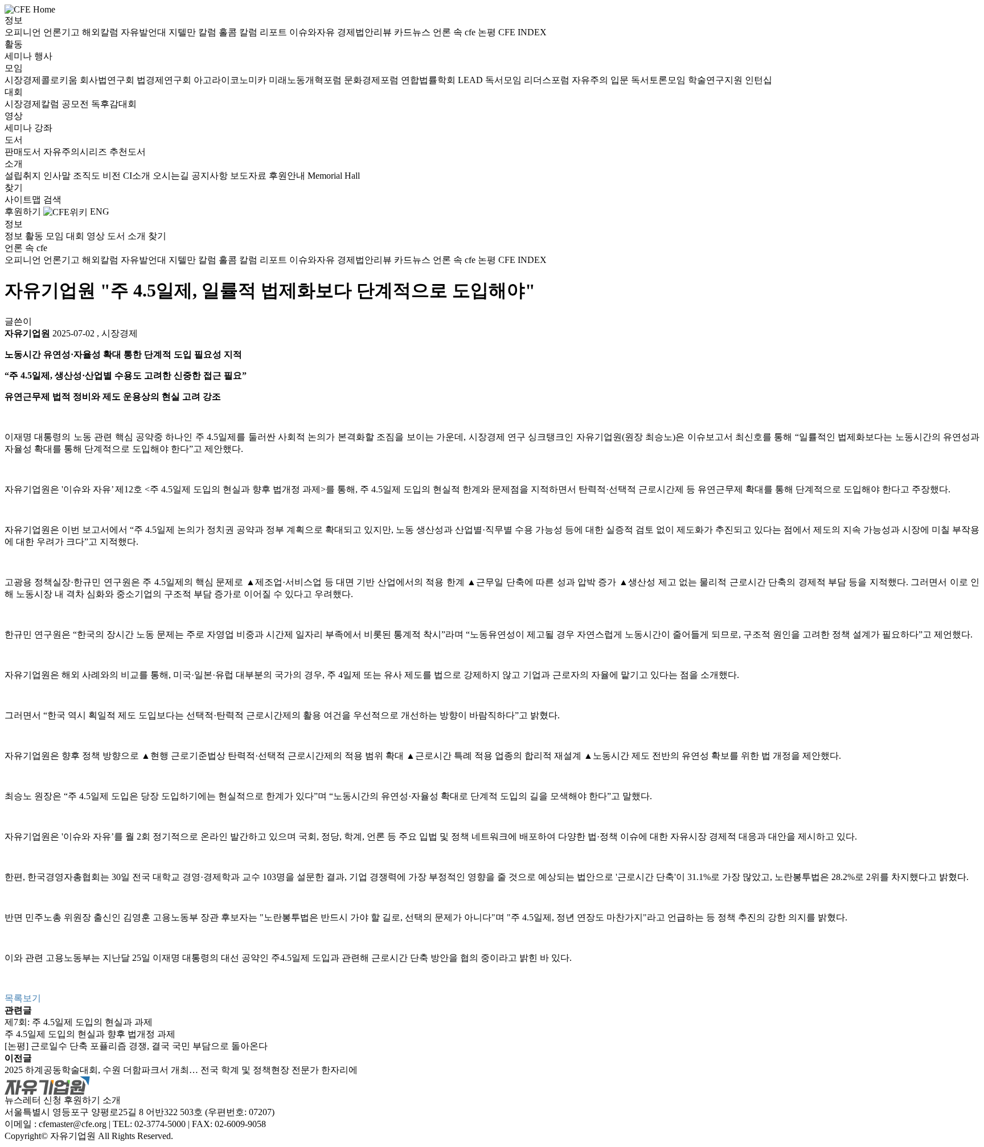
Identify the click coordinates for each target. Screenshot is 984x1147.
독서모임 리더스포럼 (528, 80)
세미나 (19, 56)
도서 (14, 140)
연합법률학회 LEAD (443, 80)
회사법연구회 (108, 80)
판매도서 (24, 152)
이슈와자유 (313, 32)
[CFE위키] (65, 211)
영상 (14, 116)
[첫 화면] (30, 9)
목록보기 (23, 998)
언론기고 (62, 32)
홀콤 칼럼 (239, 32)
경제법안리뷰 (365, 32)
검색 (52, 199)
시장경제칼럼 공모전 (48, 104)
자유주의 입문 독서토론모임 (630, 80)
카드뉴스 (413, 32)
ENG (99, 211)
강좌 (43, 128)
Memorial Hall (334, 175)
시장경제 (119, 333)
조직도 (87, 175)
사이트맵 (24, 199)
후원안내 (288, 175)
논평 (488, 32)
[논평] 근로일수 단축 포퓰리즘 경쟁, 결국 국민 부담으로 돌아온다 (136, 1046)
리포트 (274, 32)
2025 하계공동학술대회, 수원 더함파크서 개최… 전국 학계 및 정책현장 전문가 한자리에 (181, 1070)
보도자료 (249, 175)
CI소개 (138, 175)
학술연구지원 (716, 80)
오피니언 (24, 32)
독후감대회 (114, 104)
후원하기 (23, 211)
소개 (14, 163)
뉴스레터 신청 (33, 1100)
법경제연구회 (165, 80)
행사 (43, 56)
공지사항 (210, 175)
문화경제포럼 (372, 80)
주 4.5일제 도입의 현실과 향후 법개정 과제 (90, 1034)
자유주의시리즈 (76, 152)
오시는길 (172, 175)
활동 (14, 44)
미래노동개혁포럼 (306, 80)
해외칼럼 (101, 32)
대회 (14, 92)
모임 (14, 68)
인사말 (58, 175)
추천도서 (127, 152)
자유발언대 (145, 32)
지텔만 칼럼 (194, 32)
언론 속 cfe (455, 32)
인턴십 (758, 80)
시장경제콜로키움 (42, 80)
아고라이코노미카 (231, 80)
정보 (14, 20)
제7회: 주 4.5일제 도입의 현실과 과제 (79, 1022)
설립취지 (24, 175)
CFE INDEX (522, 32)
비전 (112, 175)
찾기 (14, 187)
